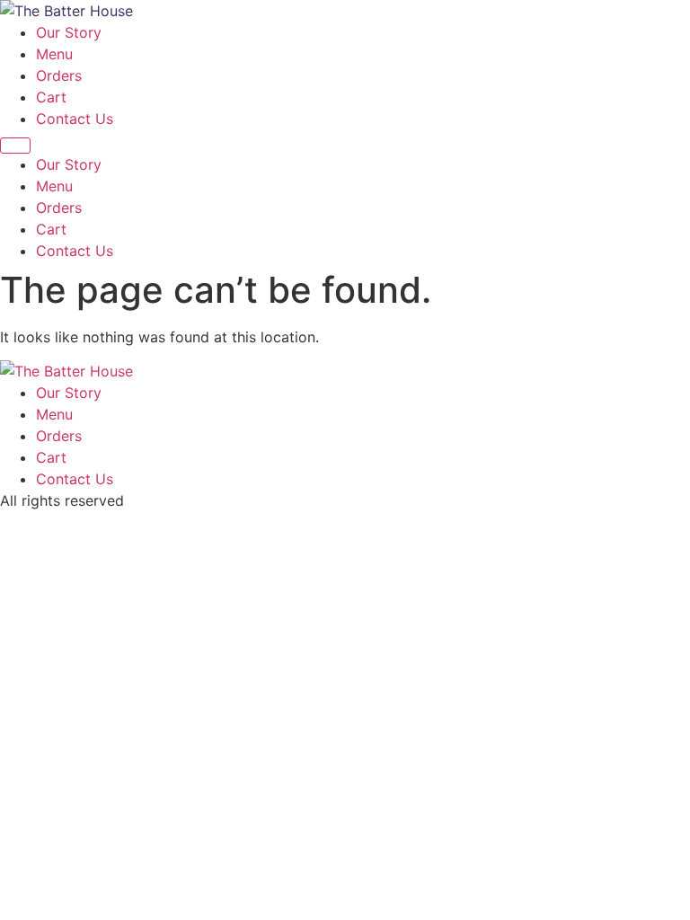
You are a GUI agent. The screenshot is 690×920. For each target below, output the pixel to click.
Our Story (69, 32)
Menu (54, 54)
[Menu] (15, 145)
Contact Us (74, 119)
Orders (59, 75)
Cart (51, 97)
